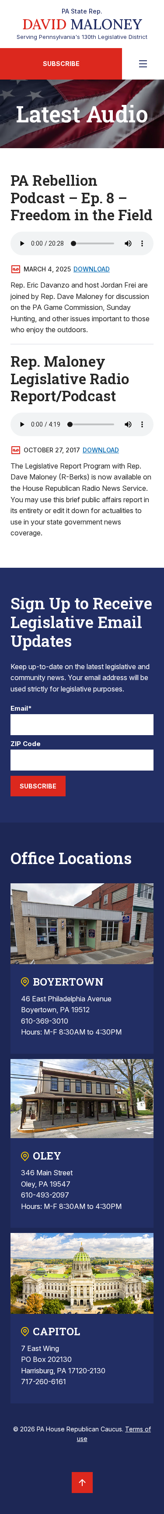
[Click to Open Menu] (143, 64)
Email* (21, 708)
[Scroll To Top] (82, 1482)
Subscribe (61, 63)
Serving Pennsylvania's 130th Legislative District (82, 24)
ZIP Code (25, 744)
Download (91, 269)
